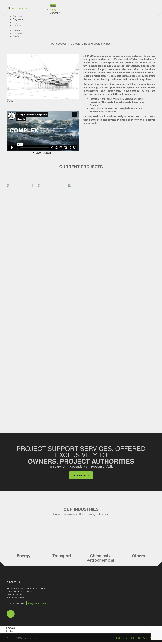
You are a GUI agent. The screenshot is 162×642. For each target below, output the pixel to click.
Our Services (81, 475)
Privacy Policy (149, 638)
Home (53, 9)
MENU (53, 5)
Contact (17, 25)
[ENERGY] (23, 537)
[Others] (139, 537)
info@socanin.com (37, 603)
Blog (15, 22)
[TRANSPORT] (62, 537)
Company (55, 12)
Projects (17, 19)
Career (16, 30)
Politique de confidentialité (128, 638)
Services (17, 16)
